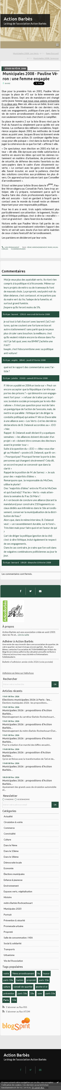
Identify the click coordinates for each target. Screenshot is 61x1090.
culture (6, 986)
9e (38, 973)
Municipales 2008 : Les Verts (26, 53)
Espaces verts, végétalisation (18, 891)
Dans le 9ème (10, 845)
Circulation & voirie (13, 822)
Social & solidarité (12, 943)
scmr (39, 993)
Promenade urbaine (13, 926)
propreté (31, 980)
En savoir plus (38, 1087)
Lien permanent (11, 247)
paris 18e (22, 993)
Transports (9, 949)
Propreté (8, 932)
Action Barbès (18, 18)
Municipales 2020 (12, 908)
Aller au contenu (9, 2)
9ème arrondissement (23, 973)
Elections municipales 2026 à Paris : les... (27, 699)
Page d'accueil (52, 53)
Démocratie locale (13, 862)
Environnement (11, 885)
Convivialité (9, 833)
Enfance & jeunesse (13, 880)
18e (32, 993)
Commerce (9, 828)
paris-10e (44, 980)
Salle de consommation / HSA (18, 937)
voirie (6, 973)
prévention (8, 993)
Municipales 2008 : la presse (46, 58)
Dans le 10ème (11, 851)
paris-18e (8, 980)
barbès (19, 980)
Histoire (8, 897)
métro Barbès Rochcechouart (18, 903)
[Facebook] (20, 591)
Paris (6, 1000)
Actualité (8, 816)
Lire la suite (23, 634)
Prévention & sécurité (14, 920)
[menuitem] (29, 53)
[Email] (40, 591)
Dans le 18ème (11, 856)
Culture (7, 839)
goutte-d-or (42, 986)
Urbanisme (9, 955)
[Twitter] (30, 591)
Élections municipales (14, 874)
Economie (8, 868)
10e (14, 1000)
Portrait (8, 914)
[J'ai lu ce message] (57, 1082)
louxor (46, 973)
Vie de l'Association (13, 960)
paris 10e (50, 993)
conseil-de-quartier (23, 986)
